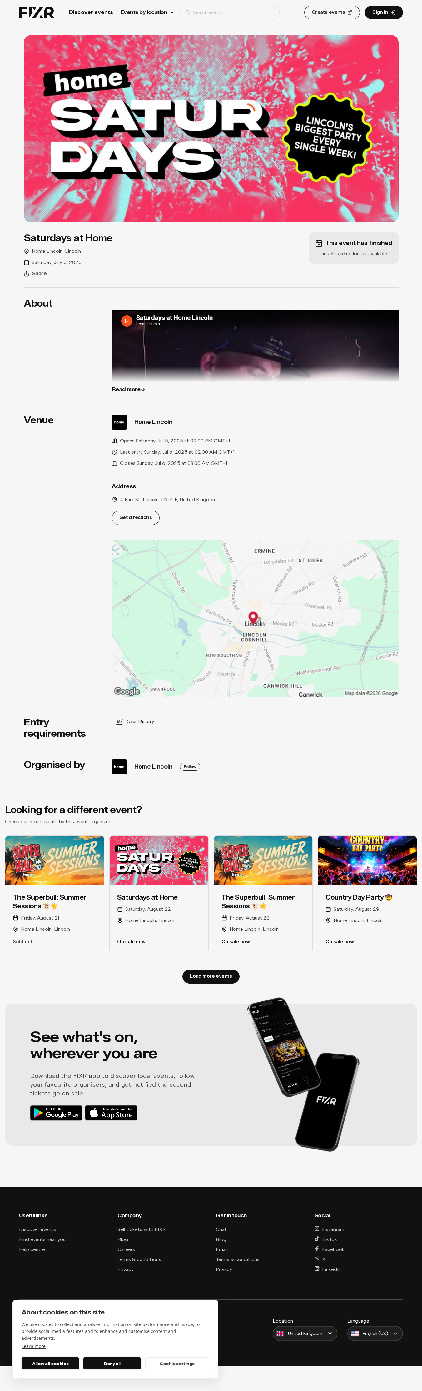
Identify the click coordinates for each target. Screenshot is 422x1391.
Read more (126, 389)
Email (222, 1249)
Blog (122, 1239)
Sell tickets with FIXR (141, 1229)
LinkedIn (331, 1269)
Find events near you (42, 1239)
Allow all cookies (50, 1363)
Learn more (34, 1346)
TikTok (329, 1239)
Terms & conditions (139, 1259)
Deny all (112, 1363)
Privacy (125, 1269)
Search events (208, 12)
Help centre (32, 1249)
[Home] (36, 13)
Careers (126, 1249)
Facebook (333, 1249)
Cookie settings (177, 1363)
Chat (221, 1229)
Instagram (333, 1229)
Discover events (91, 12)
